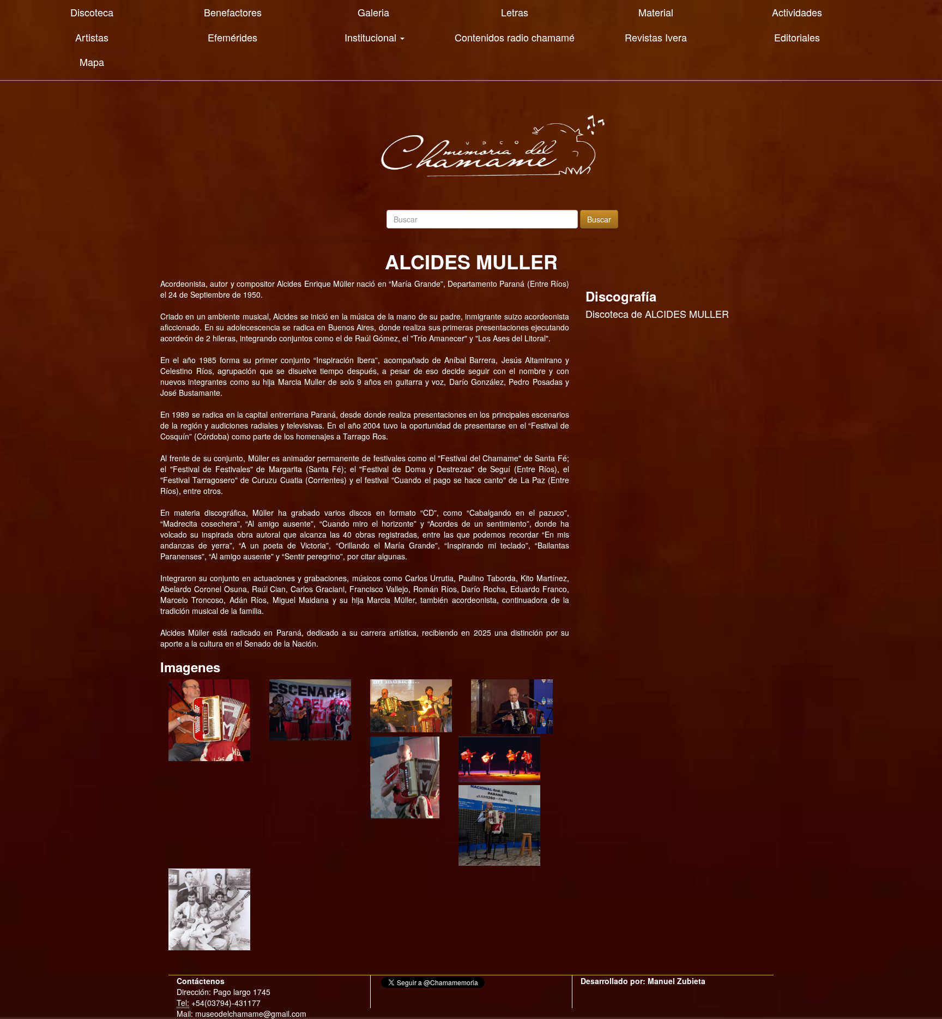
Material (655, 12)
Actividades (797, 12)
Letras (514, 12)
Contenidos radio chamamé (515, 37)
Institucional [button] (372, 37)
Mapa (92, 62)
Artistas (91, 37)
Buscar (599, 219)
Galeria (373, 12)
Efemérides (232, 37)
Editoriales (797, 37)
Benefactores (233, 12)
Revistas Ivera (656, 37)
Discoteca (91, 12)
